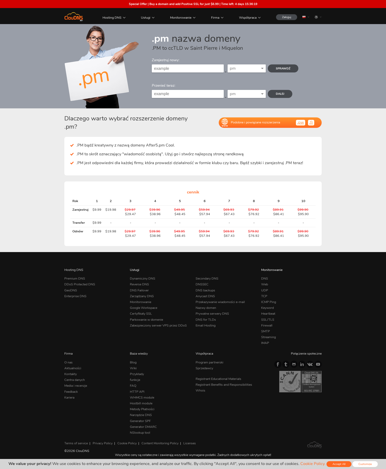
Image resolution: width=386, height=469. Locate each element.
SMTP (265, 331)
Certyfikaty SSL (141, 313)
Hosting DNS (112, 17)
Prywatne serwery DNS (212, 313)
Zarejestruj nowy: (165, 60)
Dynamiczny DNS (142, 278)
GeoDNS (70, 290)
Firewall (266, 325)
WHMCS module (142, 397)
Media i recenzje (75, 386)
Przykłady (137, 374)
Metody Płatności (142, 409)
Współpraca (248, 17)
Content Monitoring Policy (160, 443)
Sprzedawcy (204, 368)
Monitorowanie (180, 17)
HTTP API (137, 392)
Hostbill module (141, 403)
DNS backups (205, 290)
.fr (311, 122)
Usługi (145, 17)
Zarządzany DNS (142, 296)
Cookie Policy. (312, 463)
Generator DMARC (143, 427)
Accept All (339, 464)
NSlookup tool (140, 432)
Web (264, 284)
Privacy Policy (103, 443)
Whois (200, 390)
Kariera (69, 397)
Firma (215, 17)
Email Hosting (206, 325)
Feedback (71, 392)
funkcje (135, 380)
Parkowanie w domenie (146, 319)
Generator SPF (140, 421)
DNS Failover (139, 290)
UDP (264, 290)
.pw (300, 122)
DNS (264, 278)
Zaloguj (286, 17)
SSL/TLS (267, 319)
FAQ (133, 386)
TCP (264, 296)
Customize (365, 464)
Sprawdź (283, 68)
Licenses (189, 443)
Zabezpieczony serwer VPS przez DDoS (158, 325)
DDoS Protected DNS (79, 284)
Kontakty (70, 374)
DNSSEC (202, 284)
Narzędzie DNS (141, 415)
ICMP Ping (268, 302)
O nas (68, 362)
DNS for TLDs (206, 319)
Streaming (268, 337)
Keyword (267, 308)
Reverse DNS (139, 284)
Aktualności (72, 368)
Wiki (133, 368)
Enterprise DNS (75, 296)
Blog (133, 362)
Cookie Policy (127, 443)
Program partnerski (209, 362)
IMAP (265, 343)
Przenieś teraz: (163, 85)
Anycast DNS (205, 296)
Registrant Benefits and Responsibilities (224, 385)
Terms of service (76, 443)
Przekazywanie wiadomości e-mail (220, 302)
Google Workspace (143, 308)
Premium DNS (74, 278)
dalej (280, 94)
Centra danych (74, 380)
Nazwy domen (206, 308)
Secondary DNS (207, 278)
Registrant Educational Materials (218, 379)
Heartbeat (268, 313)
